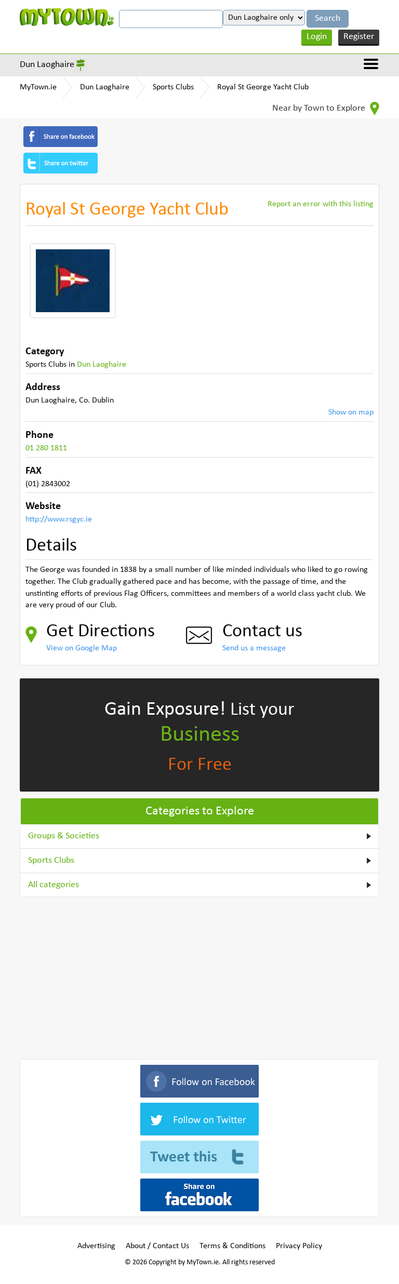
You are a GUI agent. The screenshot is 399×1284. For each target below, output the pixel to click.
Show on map (351, 412)
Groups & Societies (63, 836)
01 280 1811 (46, 448)
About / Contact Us (157, 1246)
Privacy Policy (299, 1246)
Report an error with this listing (321, 204)
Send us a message (254, 648)
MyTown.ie (38, 87)
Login (317, 37)
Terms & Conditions (232, 1246)
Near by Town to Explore (319, 108)
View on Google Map (81, 648)
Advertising (96, 1246)
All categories (53, 885)
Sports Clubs (173, 87)
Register (358, 37)
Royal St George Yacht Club (263, 87)
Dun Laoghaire (47, 65)
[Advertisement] (199, 976)
